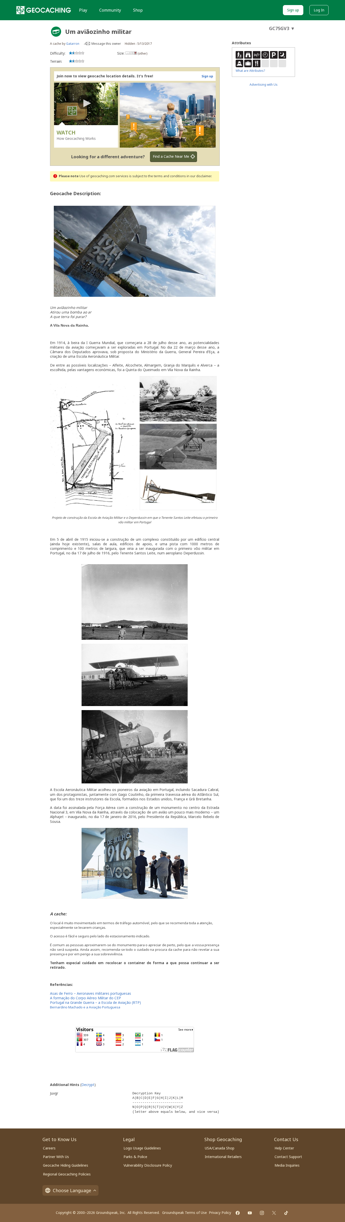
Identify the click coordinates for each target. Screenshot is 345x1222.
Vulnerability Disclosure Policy (148, 1165)
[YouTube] (250, 1213)
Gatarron (72, 43)
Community (110, 10)
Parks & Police (135, 1156)
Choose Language (72, 1190)
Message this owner (106, 43)
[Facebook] (238, 1213)
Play (83, 10)
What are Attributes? (250, 71)
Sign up (293, 10)
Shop (138, 10)
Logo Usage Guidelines (142, 1148)
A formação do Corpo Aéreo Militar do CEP (85, 997)
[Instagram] (262, 1213)
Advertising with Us (264, 84)
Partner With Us (56, 1156)
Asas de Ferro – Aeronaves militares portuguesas (90, 993)
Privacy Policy (220, 1212)
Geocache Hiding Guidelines (65, 1165)
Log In (319, 10)
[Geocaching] (43, 10)
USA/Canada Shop (219, 1148)
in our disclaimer (199, 176)
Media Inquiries (287, 1165)
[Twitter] (274, 1213)
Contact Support (288, 1156)
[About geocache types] (56, 32)
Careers (49, 1148)
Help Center (284, 1148)
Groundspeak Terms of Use (184, 1212)
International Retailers (223, 1156)
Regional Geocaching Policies (67, 1174)
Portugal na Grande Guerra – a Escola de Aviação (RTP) (95, 1002)
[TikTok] (286, 1213)
